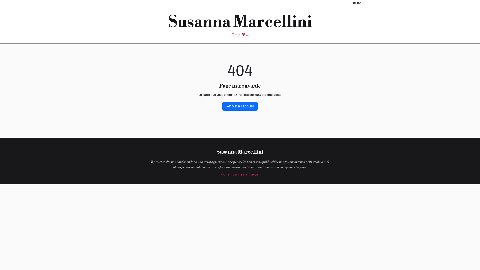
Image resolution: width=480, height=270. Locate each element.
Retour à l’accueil (240, 106)
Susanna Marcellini (240, 22)
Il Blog (356, 3)
